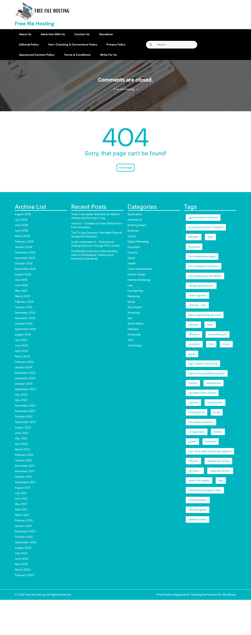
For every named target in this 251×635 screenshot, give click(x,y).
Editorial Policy (29, 44)
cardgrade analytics (201, 285)
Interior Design (137, 274)
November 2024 (25, 318)
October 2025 (24, 263)
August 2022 (23, 427)
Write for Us (108, 55)
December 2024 (25, 312)
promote (210, 441)
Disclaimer (106, 34)
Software (133, 329)
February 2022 (24, 455)
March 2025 (22, 296)
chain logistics (197, 295)
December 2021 (24, 466)
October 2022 (23, 416)
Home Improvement (140, 269)
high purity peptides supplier (207, 373)
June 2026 (21, 225)
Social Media (135, 323)
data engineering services (205, 315)
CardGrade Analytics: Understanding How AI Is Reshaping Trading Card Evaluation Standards (94, 254)
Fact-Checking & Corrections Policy (72, 44)
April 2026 (21, 230)
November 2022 (25, 411)
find (211, 344)
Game (131, 258)
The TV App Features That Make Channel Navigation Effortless (96, 234)
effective (194, 334)
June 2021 (21, 498)
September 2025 (25, 269)
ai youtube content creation (206, 227)
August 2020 (23, 548)
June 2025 (21, 285)
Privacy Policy (116, 44)
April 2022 (21, 444)
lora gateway (197, 432)
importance (213, 383)
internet (193, 402)
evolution (194, 344)
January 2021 (23, 526)
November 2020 (25, 531)
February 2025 (24, 301)
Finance (132, 252)
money (218, 432)
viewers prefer (197, 519)
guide (192, 354)
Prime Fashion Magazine (171, 594)
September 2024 (25, 329)
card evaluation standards (205, 276)
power (192, 441)
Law (130, 285)
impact (193, 383)
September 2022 (25, 422)
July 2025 (21, 280)
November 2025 (25, 258)
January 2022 (23, 460)
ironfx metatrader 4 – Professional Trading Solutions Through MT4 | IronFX (95, 243)
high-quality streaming (203, 363)
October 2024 (24, 323)
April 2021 (21, 509)
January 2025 (23, 307)
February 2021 (24, 520)
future (226, 344)
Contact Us (82, 34)
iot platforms (197, 412)
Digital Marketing (138, 241)
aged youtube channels (203, 217)
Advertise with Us (53, 34)
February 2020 (24, 575)
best (210, 237)
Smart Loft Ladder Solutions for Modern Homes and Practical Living (95, 216)
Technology (135, 345)
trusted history (198, 500)
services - (195, 470)
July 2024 (21, 340)
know (216, 412)
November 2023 (25, 378)
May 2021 (21, 504)
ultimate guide (198, 509)
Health (132, 263)
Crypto (132, 236)
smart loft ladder (199, 480)
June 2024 (21, 345)
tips (220, 480)
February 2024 (24, 362)
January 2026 (23, 247)
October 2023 (23, 384)
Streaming (134, 334)
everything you (217, 334)
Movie (131, 301)
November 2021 (24, 471)
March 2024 (22, 356)
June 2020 (21, 558)
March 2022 (22, 449)
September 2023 (25, 389)
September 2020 (25, 542)
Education (134, 247)
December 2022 (25, 405)
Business (133, 230)
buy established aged (202, 256)
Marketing (134, 296)
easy (210, 324)
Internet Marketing (139, 280)
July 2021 (20, 493)
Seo (130, 318)
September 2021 (25, 482)
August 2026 (23, 214)
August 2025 (23, 274)
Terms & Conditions (77, 55)
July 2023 (21, 394)
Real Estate (135, 307)
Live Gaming (135, 291)
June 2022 (21, 433)
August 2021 (22, 487)
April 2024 (21, 351)
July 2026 (21, 219)
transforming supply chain (205, 490)
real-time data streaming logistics (210, 451)
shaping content (220, 470)
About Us (25, 34)
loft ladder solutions (201, 422)
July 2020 (21, 553)
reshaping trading (218, 461)
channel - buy (197, 305)
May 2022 (21, 438)
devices (193, 324)
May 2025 (21, 291)
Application (135, 214)
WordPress (229, 594)
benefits (194, 237)
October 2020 (24, 537)
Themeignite (198, 594)
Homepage (125, 167)
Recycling (134, 312)
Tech (131, 340)
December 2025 (25, 252)
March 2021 (22, 515)
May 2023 (21, 400)
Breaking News (137, 225)
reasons (193, 461)
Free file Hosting (34, 23)
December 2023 (25, 373)
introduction (215, 402)
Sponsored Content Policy (37, 55)
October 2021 (23, 476)
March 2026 (22, 236)
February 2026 (24, 241)
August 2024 (23, 334)
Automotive (135, 219)
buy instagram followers (204, 266)
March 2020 (22, 569)
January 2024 (23, 367)
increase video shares (202, 393)
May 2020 (21, 564)
